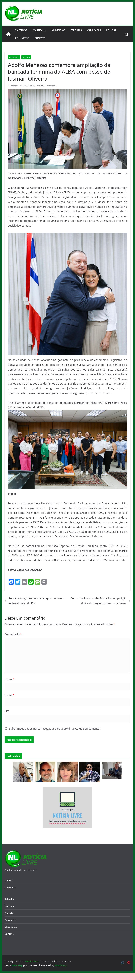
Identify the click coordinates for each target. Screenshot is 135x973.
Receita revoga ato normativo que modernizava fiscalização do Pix (37, 601)
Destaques (13, 57)
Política (37, 30)
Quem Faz (10, 887)
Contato (9, 933)
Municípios (58, 30)
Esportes (76, 30)
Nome (9, 679)
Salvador (21, 30)
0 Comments (50, 85)
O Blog (8, 880)
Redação (14, 85)
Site (7, 711)
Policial (111, 30)
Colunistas (22, 38)
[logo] (26, 852)
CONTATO (40, 38)
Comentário (13, 634)
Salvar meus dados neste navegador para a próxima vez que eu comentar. (55, 728)
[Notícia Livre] (9, 34)
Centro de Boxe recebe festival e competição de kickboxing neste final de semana (98, 601)
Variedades (94, 30)
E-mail (9, 695)
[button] (44, 30)
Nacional (9, 906)
